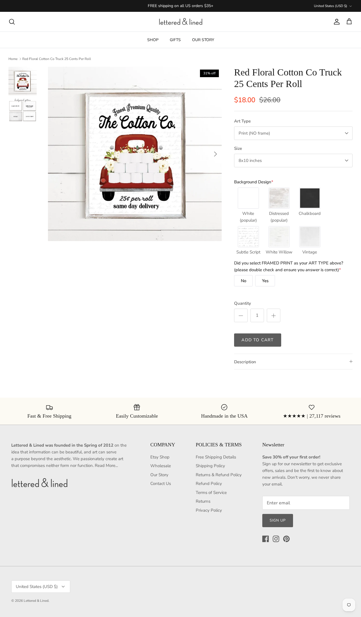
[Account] (335, 21)
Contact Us (160, 483)
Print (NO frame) (254, 133)
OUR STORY (203, 40)
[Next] (215, 154)
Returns (203, 501)
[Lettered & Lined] (180, 21)
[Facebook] (265, 539)
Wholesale (160, 466)
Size (238, 148)
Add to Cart (257, 340)
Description (245, 362)
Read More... (106, 465)
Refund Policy (209, 483)
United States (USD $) (330, 6)
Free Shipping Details (216, 457)
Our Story (159, 475)
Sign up (278, 520)
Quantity (242, 303)
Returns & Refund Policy (219, 475)
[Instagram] (276, 539)
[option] (135, 154)
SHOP (153, 40)
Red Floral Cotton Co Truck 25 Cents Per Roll (56, 59)
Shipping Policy (210, 466)
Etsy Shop (160, 457)
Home (12, 59)
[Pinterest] (286, 539)
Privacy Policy (209, 510)
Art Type (242, 121)
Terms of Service (211, 492)
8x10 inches (250, 160)
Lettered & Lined (36, 600)
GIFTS (175, 40)
